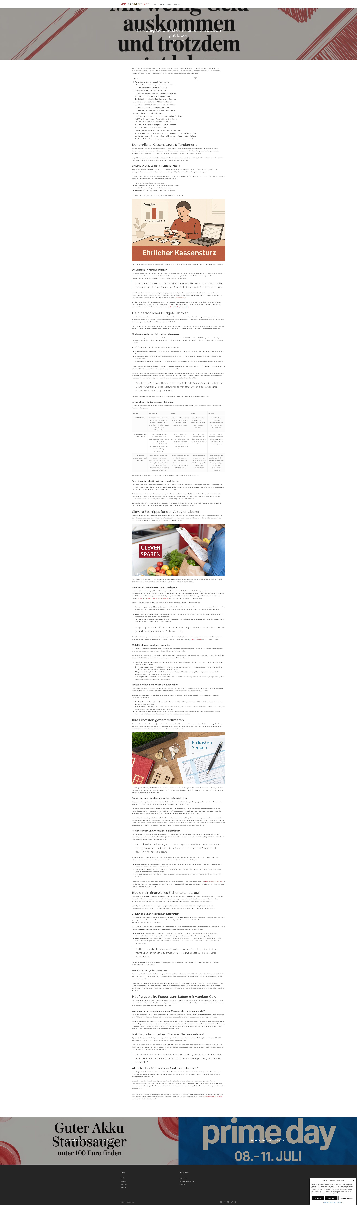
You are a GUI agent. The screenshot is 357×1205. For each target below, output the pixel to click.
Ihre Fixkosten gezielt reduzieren (149, 113)
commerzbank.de (180, 298)
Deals (122, 1178)
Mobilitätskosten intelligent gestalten (153, 108)
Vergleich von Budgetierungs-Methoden (155, 96)
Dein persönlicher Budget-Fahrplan (150, 90)
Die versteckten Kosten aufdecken (152, 88)
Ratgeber (124, 1181)
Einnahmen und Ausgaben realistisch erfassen (157, 85)
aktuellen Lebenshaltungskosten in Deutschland (153, 598)
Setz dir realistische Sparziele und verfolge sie (157, 99)
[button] (353, 1181)
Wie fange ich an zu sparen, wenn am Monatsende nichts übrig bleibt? (167, 133)
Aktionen (124, 1184)
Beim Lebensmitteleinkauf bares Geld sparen (157, 105)
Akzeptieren (317, 1198)
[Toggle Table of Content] (195, 78)
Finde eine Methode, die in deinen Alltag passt (157, 93)
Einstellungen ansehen (346, 1198)
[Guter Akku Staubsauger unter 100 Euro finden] (89, 1141)
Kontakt (182, 1184)
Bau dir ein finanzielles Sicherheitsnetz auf (153, 122)
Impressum (340, 1202)
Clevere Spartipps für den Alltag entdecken (153, 102)
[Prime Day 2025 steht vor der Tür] (267, 1141)
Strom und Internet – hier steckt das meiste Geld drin (160, 116)
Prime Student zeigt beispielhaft (211, 882)
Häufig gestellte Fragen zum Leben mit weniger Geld (158, 130)
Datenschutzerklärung (329, 1202)
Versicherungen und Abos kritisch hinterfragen (157, 119)
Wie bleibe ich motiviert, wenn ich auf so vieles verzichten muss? (165, 139)
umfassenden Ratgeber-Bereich (178, 307)
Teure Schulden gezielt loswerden (152, 127)
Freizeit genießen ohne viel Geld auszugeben (157, 110)
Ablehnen (331, 1198)
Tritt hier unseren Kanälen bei (212, 1096)
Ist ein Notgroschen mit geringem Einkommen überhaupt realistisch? (167, 136)
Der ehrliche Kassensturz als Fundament (151, 82)
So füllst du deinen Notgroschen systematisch (157, 125)
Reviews (123, 1187)
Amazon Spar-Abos (196, 639)
